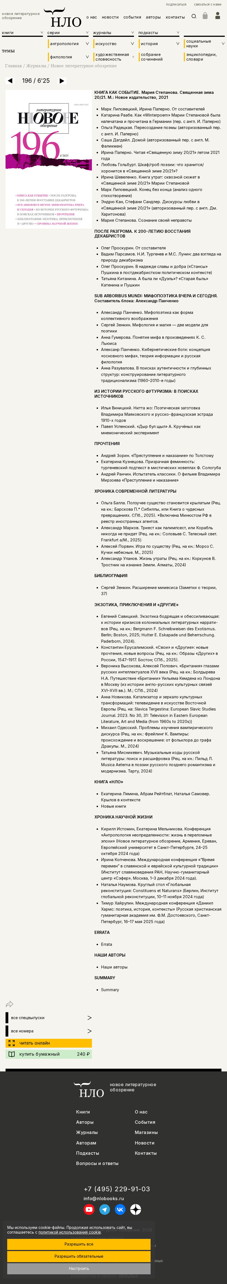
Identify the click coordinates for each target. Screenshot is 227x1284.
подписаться (176, 4)
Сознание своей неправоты (165, 220)
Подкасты (87, 1153)
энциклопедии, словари (201, 56)
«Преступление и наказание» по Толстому (172, 455)
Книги (83, 1112)
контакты (175, 17)
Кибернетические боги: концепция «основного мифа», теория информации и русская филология (155, 355)
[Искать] (194, 17)
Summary (110, 989)
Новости (144, 1143)
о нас (91, 17)
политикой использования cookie (69, 1232)
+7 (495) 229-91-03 (117, 1189)
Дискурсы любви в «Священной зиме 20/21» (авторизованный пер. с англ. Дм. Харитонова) (159, 207)
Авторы (85, 1122)
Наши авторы (114, 967)
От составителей (188, 109)
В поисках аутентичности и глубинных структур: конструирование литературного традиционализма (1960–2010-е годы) (156, 374)
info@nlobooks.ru (104, 1198)
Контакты (146, 1153)
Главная (13, 65)
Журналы (36, 65)
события (132, 17)
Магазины (146, 1132)
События (145, 1122)
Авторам (86, 1143)
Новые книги (113, 806)
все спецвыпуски (28, 1017)
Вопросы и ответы (97, 1163)
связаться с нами (207, 4)
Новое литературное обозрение (84, 65)
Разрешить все (79, 1244)
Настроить (79, 1268)
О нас (141, 1112)
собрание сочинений (152, 56)
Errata (106, 944)
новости (110, 17)
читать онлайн (34, 1043)
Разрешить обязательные (79, 1256)
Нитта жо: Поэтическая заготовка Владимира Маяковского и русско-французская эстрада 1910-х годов (157, 414)
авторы (153, 17)
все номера (22, 1031)
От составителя (150, 248)
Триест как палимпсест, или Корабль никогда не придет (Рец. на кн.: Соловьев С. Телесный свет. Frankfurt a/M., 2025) (159, 533)
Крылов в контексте (120, 799)
